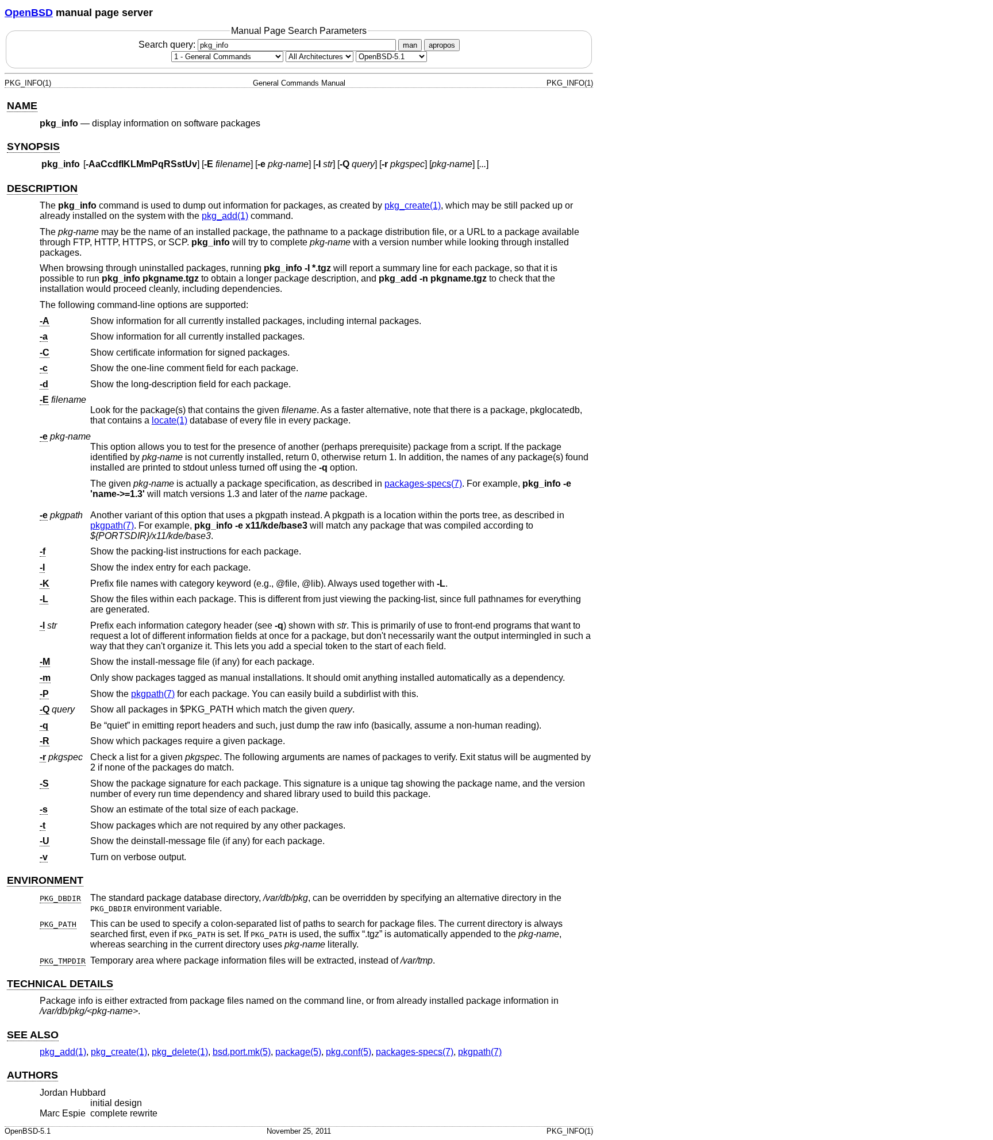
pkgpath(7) (112, 525)
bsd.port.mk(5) (242, 1052)
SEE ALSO (33, 1035)
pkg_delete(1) (180, 1052)
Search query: (168, 44)
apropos (442, 45)
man (410, 45)
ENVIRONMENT (45, 880)
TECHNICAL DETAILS (60, 983)
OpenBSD (29, 12)
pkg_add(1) (225, 216)
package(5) (298, 1052)
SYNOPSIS (33, 146)
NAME (22, 105)
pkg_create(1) (412, 205)
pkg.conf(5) (348, 1052)
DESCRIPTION (42, 188)
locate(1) (169, 420)
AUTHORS (32, 1075)
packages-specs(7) (423, 483)
